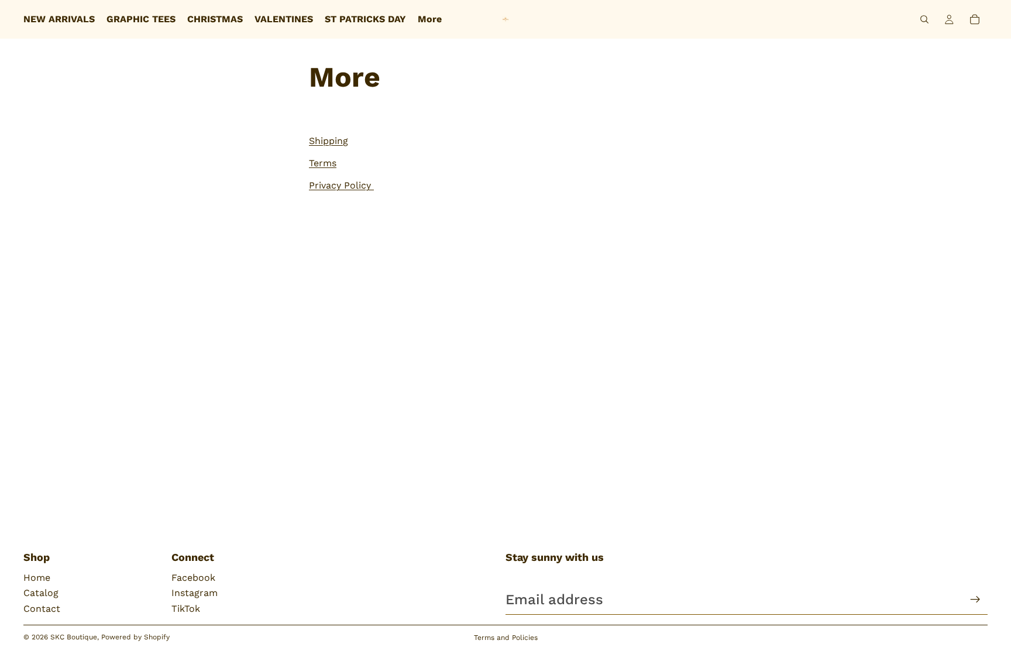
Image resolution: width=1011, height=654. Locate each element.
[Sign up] (975, 599)
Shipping (328, 140)
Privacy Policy (341, 185)
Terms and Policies (506, 638)
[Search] (924, 19)
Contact (41, 608)
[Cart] (975, 19)
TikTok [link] (185, 608)
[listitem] (430, 19)
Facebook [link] (193, 577)
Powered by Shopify (135, 637)
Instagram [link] (194, 592)
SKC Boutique (73, 637)
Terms (322, 163)
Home (36, 577)
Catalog (41, 592)
